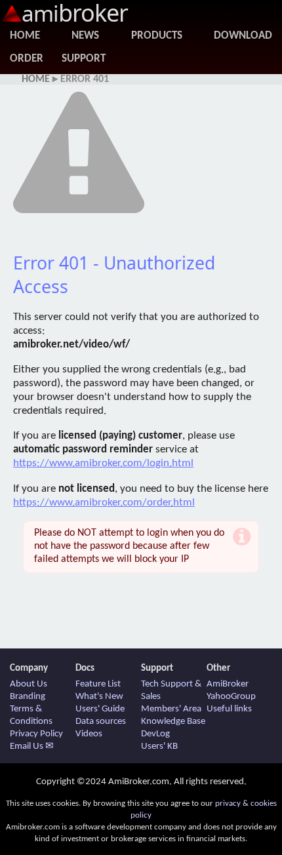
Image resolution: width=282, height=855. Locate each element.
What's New (99, 697)
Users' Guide (100, 709)
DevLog (155, 734)
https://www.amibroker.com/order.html (104, 502)
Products (156, 35)
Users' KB (159, 746)
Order (26, 58)
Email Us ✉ (32, 746)
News (85, 35)
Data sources (100, 721)
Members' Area (171, 709)
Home (25, 35)
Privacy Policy (36, 734)
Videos (88, 734)
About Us (28, 684)
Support (84, 58)
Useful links (229, 709)
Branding (27, 697)
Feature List (98, 684)
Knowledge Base (173, 721)
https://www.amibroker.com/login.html (103, 463)
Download (243, 35)
